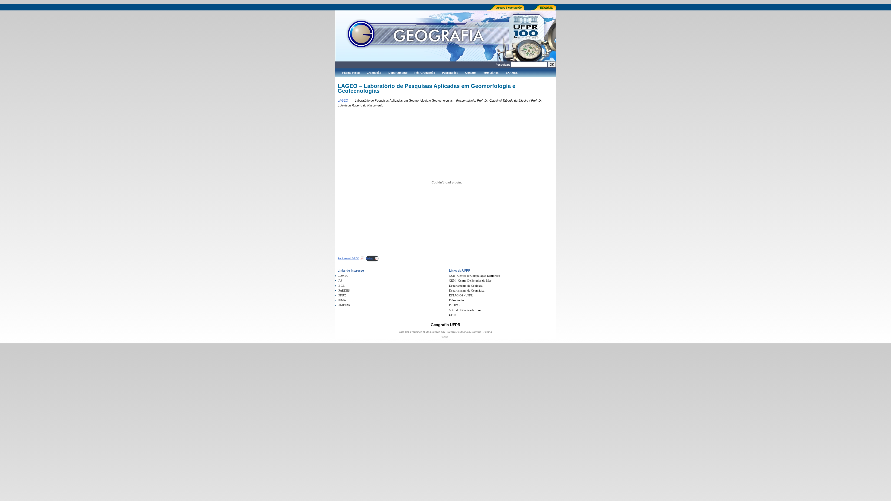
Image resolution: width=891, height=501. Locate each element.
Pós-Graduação (424, 72)
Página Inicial (351, 72)
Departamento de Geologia (466, 285)
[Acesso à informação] (507, 9)
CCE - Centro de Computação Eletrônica (474, 275)
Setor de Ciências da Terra (465, 310)
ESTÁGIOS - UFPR (461, 295)
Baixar (369, 258)
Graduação (374, 72)
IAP (340, 280)
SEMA (342, 300)
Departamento (397, 72)
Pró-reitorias (456, 300)
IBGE (341, 285)
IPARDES (344, 290)
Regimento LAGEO (348, 258)
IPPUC (342, 295)
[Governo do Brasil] (545, 9)
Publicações (450, 72)
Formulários (491, 72)
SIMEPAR (344, 305)
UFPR (452, 315)
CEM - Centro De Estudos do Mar (470, 280)
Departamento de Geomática (466, 290)
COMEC (343, 275)
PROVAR (455, 305)
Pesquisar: (503, 64)
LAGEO (343, 100)
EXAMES (512, 72)
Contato (470, 72)
